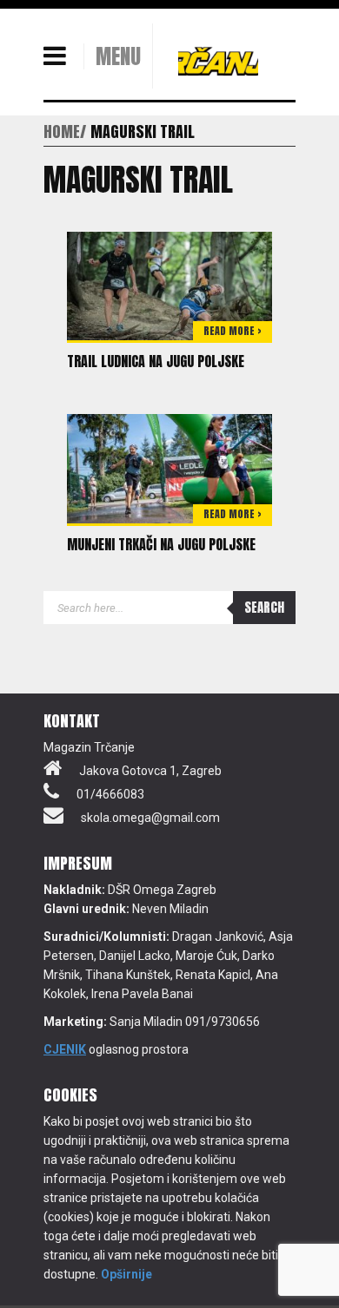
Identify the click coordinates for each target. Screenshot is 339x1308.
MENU (118, 56)
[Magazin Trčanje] (218, 61)
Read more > (232, 331)
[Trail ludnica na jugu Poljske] (169, 285)
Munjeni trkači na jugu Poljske (161, 544)
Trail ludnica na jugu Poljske (155, 361)
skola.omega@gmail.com (150, 818)
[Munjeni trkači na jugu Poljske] (169, 468)
